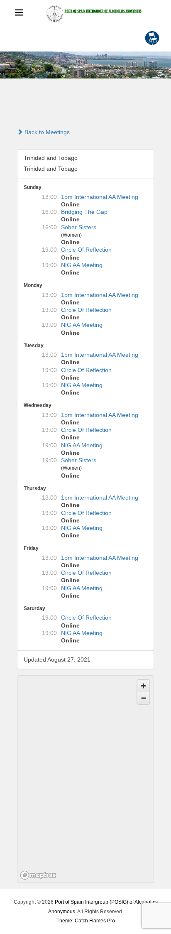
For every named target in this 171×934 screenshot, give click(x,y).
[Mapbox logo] (38, 875)
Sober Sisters (78, 227)
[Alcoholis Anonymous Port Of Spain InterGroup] (85, 64)
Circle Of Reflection (86, 249)
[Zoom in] (143, 686)
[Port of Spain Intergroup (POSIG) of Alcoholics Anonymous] (93, 13)
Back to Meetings (46, 132)
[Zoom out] (143, 698)
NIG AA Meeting (82, 265)
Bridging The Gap (84, 211)
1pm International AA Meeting (99, 197)
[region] (85, 779)
